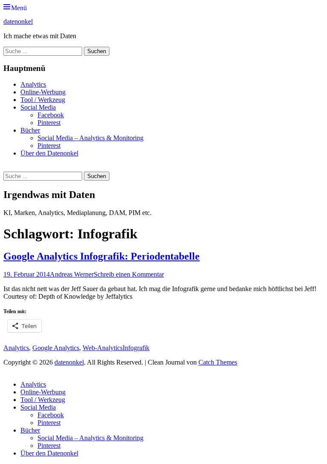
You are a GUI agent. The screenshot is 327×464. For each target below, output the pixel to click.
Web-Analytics (103, 347)
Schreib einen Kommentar (129, 274)
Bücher (30, 130)
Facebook (50, 115)
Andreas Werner (72, 274)
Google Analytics (55, 347)
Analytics (33, 84)
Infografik (136, 347)
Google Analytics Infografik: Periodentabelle (101, 256)
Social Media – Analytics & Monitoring (90, 137)
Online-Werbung (43, 92)
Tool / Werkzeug (42, 99)
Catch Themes (217, 362)
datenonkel (18, 21)
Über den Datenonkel (49, 153)
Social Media (38, 107)
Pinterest (48, 122)
